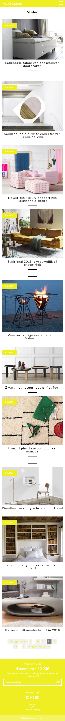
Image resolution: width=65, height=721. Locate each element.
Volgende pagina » (39, 646)
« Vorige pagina (17, 641)
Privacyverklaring (32, 710)
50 (43, 641)
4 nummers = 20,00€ (32, 668)
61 (24, 646)
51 (49, 641)
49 (37, 641)
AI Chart (32, 704)
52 (54, 641)
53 (15, 646)
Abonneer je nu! (33, 663)
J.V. (32, 707)
